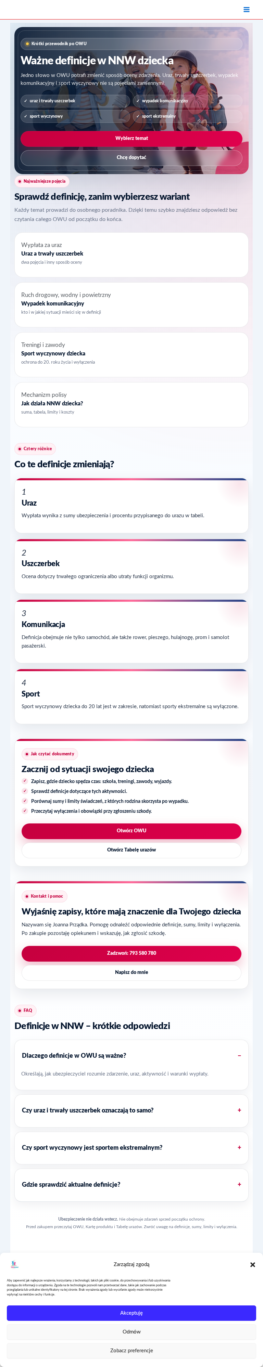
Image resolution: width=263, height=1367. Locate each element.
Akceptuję (131, 1313)
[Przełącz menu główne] (246, 9)
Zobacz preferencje (131, 1350)
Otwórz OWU (131, 831)
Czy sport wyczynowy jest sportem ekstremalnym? (92, 1148)
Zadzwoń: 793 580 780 (131, 953)
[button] (252, 1264)
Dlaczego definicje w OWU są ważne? (74, 1056)
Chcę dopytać (131, 157)
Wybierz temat (131, 138)
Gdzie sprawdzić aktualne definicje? (71, 1185)
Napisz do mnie (131, 972)
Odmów (132, 1332)
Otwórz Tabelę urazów (131, 850)
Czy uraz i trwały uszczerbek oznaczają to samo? (87, 1111)
